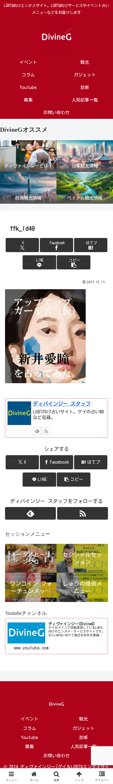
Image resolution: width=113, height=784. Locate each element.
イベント (29, 719)
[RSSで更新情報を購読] (46, 431)
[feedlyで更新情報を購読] (37, 431)
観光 (83, 719)
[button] (73, 262)
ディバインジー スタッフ (62, 403)
